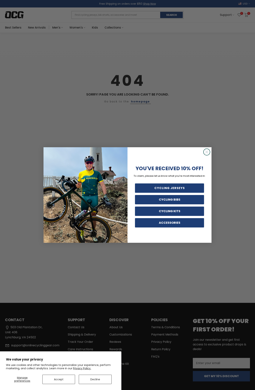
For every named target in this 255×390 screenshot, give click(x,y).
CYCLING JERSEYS (169, 188)
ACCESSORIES (169, 223)
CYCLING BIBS (169, 199)
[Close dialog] (206, 152)
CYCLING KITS (169, 211)
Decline (95, 379)
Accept (58, 379)
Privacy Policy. (82, 368)
